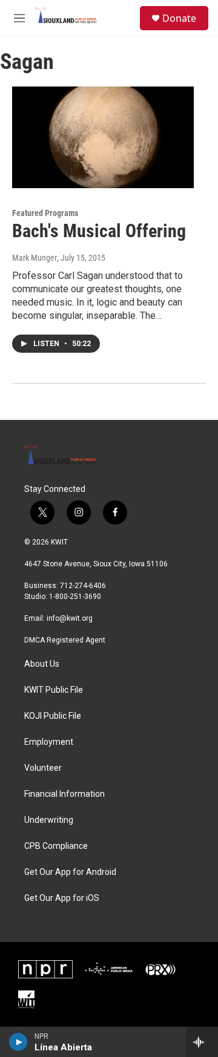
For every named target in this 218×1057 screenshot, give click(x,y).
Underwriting (48, 820)
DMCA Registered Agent (64, 640)
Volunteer (43, 768)
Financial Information (64, 794)
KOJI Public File (52, 716)
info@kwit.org (70, 618)
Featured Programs (45, 213)
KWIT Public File (53, 690)
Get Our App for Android (70, 872)
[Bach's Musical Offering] (103, 137)
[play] (18, 1042)
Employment (48, 742)
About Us (41, 664)
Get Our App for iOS (61, 898)
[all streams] (202, 1042)
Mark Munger (34, 258)
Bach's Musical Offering (99, 230)
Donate (179, 18)
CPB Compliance (56, 846)
